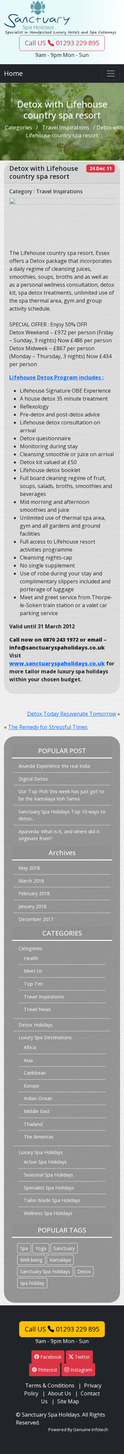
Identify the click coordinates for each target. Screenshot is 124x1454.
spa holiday (32, 1283)
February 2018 (34, 893)
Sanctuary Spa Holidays (45, 1271)
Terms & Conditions (49, 1385)
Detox (84, 1271)
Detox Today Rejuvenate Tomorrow (71, 713)
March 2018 (31, 881)
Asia (28, 1060)
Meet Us (33, 971)
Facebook (50, 1357)
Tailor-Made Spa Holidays (52, 1200)
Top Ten (33, 984)
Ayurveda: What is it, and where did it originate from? (59, 835)
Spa (24, 1248)
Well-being (31, 1260)
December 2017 (36, 919)
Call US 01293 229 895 (62, 42)
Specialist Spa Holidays (49, 1188)
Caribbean (35, 1073)
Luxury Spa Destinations (45, 1037)
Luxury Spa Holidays (41, 1152)
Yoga (40, 1248)
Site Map (68, 1401)
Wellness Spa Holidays (48, 1213)
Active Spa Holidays (45, 1162)
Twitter (81, 1357)
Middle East (37, 1111)
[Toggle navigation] (111, 73)
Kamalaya (60, 1260)
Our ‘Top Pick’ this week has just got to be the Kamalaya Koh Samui (61, 795)
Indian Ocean (38, 1098)
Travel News (37, 1009)
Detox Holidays (36, 1025)
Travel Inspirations (65, 127)
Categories (18, 127)
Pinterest (47, 1370)
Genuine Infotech (90, 1429)
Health (31, 958)
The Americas (39, 1137)
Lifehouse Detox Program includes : (56, 377)
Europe (31, 1086)
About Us (59, 1393)
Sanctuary (64, 1248)
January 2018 (32, 906)
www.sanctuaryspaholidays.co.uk (57, 663)
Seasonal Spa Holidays (48, 1175)
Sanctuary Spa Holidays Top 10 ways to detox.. (62, 815)
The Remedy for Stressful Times (48, 727)
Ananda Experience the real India (54, 766)
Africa (30, 1047)
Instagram (80, 1370)
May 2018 (29, 868)
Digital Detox (33, 779)
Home (13, 73)
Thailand (33, 1124)
